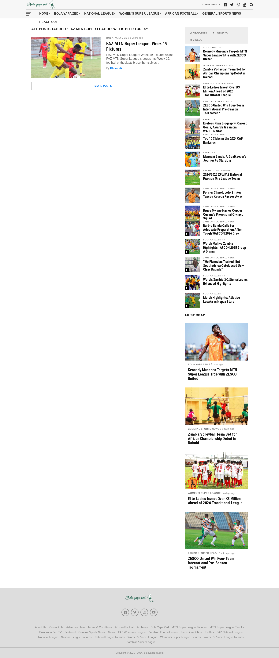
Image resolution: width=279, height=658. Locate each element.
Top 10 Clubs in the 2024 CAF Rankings (223, 140)
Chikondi (116, 68)
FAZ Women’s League (132, 632)
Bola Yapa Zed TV (50, 632)
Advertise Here (75, 627)
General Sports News (221, 13)
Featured (70, 632)
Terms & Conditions (100, 627)
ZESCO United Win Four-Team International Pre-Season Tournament (223, 109)
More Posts (103, 85)
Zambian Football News (163, 632)
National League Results (110, 637)
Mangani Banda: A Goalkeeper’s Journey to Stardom (224, 158)
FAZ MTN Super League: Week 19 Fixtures (136, 46)
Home (43, 13)
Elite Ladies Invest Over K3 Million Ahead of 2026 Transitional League (221, 91)
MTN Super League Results (227, 627)
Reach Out (48, 21)
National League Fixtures (76, 637)
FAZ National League (230, 632)
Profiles (209, 632)
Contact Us (56, 627)
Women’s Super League (139, 13)
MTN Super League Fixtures (189, 627)
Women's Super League (204, 493)
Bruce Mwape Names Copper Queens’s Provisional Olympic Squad (223, 214)
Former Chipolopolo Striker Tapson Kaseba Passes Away (223, 194)
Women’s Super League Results (224, 637)
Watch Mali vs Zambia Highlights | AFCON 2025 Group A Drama (224, 247)
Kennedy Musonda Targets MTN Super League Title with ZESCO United (225, 55)
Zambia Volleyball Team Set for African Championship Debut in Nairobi (224, 73)
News (111, 632)
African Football (181, 13)
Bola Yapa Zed (66, 13)
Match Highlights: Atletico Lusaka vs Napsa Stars (221, 299)
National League (99, 13)
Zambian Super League (204, 553)
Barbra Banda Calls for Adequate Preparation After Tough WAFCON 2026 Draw (222, 229)
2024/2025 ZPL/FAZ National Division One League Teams (222, 176)
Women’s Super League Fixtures (180, 637)
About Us (40, 627)
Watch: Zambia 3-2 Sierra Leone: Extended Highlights (225, 281)
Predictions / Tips (191, 632)
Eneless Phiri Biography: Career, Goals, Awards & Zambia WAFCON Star (225, 127)
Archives (142, 627)
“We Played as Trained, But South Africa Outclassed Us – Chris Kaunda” (223, 265)
